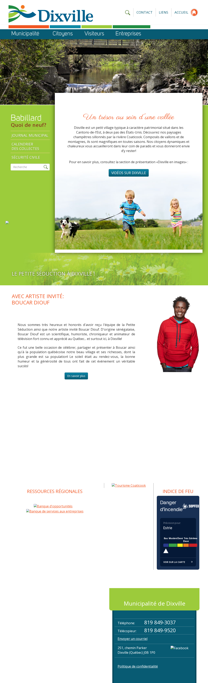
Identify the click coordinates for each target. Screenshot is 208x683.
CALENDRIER (25, 146)
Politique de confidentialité (138, 666)
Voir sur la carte (174, 562)
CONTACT (144, 12)
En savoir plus (76, 376)
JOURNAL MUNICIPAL (30, 135)
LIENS (163, 12)
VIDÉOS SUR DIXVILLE (128, 172)
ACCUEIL (181, 12)
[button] (29, 34)
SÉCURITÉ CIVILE (26, 157)
